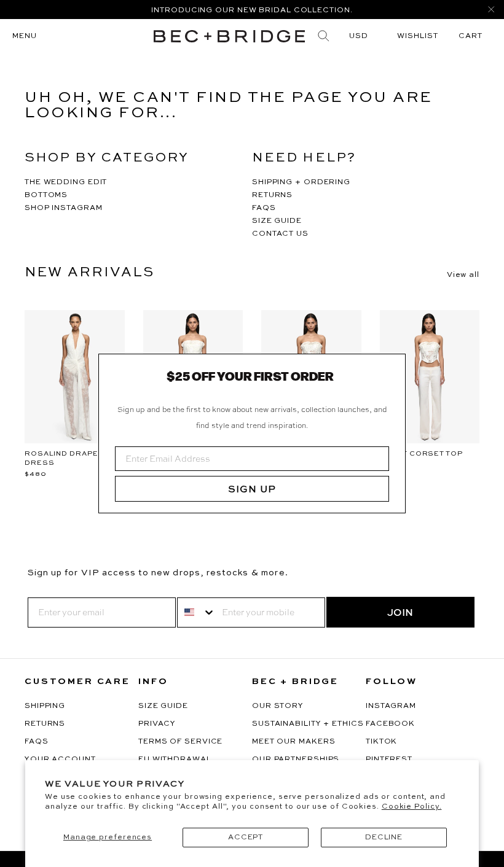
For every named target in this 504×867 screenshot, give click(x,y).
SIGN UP (252, 489)
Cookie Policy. (412, 807)
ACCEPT (245, 837)
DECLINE (384, 837)
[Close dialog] (391, 368)
